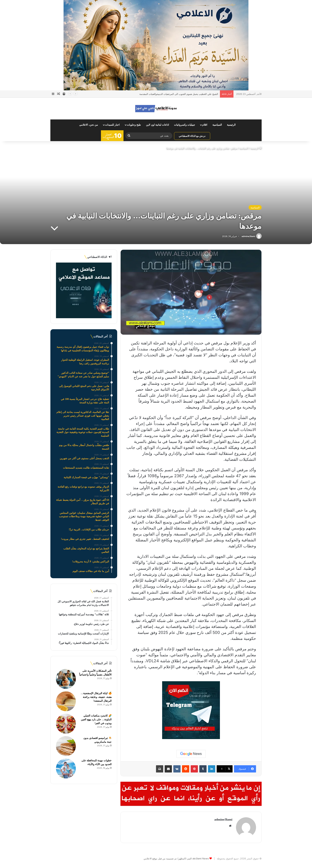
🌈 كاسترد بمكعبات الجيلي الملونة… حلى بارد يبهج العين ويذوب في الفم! (96, 719)
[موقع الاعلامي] (156, 108)
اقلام (204, 124)
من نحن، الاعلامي (88, 124)
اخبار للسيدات (112, 124)
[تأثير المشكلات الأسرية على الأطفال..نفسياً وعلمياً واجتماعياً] (66, 679)
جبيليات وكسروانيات (184, 124)
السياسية (217, 124)
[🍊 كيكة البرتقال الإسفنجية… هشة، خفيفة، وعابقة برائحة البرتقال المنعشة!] (66, 701)
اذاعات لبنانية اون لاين (157, 124)
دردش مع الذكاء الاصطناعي (192, 135)
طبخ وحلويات (134, 124)
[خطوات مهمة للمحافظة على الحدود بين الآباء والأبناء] (66, 768)
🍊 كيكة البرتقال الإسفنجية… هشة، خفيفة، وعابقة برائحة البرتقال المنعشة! (96, 697)
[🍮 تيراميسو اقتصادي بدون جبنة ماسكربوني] (66, 746)
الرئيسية (231, 124)
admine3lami (248, 236)
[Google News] (191, 754)
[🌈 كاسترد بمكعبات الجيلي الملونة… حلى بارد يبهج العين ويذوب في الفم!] (66, 724)
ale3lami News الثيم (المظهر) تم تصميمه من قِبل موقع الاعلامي (176, 858)
